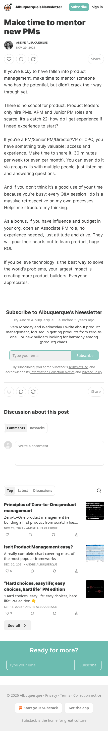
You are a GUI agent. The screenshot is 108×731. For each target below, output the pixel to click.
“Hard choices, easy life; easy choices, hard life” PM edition (34, 586)
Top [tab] (10, 490)
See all (14, 625)
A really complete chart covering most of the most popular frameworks (39, 556)
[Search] (99, 491)
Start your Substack (41, 707)
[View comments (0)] (21, 59)
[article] (54, 520)
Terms (65, 695)
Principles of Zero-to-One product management (40, 507)
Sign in (97, 7)
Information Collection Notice (52, 372)
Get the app (79, 707)
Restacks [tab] (37, 428)
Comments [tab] (16, 428)
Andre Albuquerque (32, 42)
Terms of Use (78, 367)
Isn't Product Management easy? (38, 546)
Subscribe (79, 7)
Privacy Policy (92, 372)
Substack (29, 720)
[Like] (9, 59)
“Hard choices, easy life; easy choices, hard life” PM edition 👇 (40, 598)
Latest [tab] (23, 490)
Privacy (51, 695)
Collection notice (87, 695)
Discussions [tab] (42, 490)
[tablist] (25, 428)
